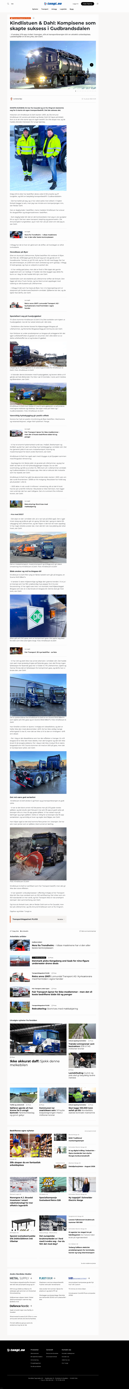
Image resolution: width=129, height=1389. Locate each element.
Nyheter (35, 9)
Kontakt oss (65, 1356)
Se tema (60, 919)
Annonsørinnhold (51, 1356)
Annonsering (35, 1360)
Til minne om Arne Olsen (77, 1289)
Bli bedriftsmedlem (37, 1356)
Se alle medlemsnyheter (88, 1263)
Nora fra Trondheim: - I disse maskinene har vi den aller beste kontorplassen (41, 236)
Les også (27, 231)
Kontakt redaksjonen (68, 1353)
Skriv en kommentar (88, 931)
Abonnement (35, 1353)
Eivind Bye (18, 99)
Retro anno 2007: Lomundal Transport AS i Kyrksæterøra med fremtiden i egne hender (42, 305)
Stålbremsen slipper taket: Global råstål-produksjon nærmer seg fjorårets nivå (21, 1299)
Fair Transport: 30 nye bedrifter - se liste (41, 652)
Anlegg (54, 9)
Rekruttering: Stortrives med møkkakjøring (36, 505)
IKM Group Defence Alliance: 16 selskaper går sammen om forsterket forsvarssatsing (23, 1291)
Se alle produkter (36, 1366)
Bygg (72, 9)
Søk (12, 4)
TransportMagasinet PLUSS (21, 18)
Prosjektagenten (36, 1363)
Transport (44, 9)
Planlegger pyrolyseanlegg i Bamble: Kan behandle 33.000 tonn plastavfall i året (52, 1297)
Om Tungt (65, 1363)
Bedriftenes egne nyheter (22, 1131)
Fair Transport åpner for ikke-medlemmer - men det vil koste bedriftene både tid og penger (42, 434)
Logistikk (63, 9)
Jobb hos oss (66, 1360)
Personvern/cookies (52, 1353)
